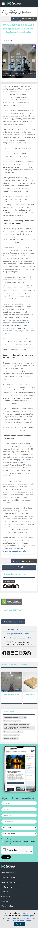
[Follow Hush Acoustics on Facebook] (4, 653)
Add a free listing (8, 877)
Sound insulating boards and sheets (16, 724)
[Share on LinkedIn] (13, 586)
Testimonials (6, 887)
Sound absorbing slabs (12, 721)
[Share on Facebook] (5, 586)
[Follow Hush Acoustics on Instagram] (29, 653)
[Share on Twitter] (9, 586)
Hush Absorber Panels (11, 694)
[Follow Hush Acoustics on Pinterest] (25, 653)
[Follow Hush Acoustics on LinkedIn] (12, 653)
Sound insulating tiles (11, 735)
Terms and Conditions (29, 841)
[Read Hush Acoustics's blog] (21, 653)
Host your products (9, 882)
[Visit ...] (11, 681)
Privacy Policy (6, 839)
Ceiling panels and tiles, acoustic (15, 717)
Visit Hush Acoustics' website (20, 638)
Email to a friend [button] (9, 581)
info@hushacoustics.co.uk (18, 634)
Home (4, 10)
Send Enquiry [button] (19, 567)
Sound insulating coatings (13, 732)
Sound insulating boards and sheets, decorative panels (16, 728)
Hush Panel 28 (30, 694)
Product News (13, 10)
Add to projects (30, 18)
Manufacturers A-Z (9, 873)
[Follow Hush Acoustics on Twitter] (8, 653)
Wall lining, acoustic (11, 738)
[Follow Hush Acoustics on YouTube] (16, 653)
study (20, 462)
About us (5, 892)
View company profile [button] (13, 622)
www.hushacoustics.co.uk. (14, 551)
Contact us (6, 896)
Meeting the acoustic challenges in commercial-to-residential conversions (19, 918)
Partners (5, 901)
